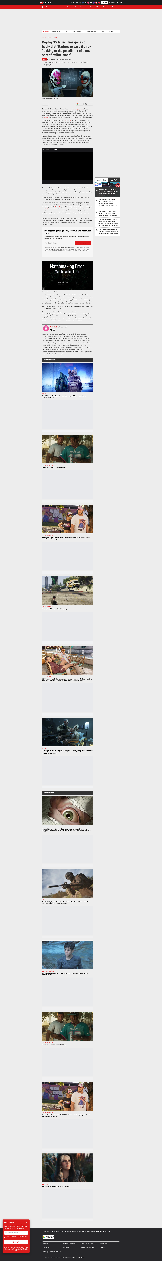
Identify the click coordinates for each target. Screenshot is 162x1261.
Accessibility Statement (87, 1247)
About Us (45, 1243)
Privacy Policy (22, 1248)
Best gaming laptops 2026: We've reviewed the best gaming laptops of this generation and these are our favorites (107, 203)
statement (68, 120)
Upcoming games (91, 31)
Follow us (80, 104)
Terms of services (65, 247)
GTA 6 (66, 31)
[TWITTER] (51, 330)
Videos (98, 7)
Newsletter (106, 7)
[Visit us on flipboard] (96, 3)
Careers (102, 1247)
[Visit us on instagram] (88, 3)
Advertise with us (67, 1247)
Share (46, 104)
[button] (121, 2)
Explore (114, 7)
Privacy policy (104, 1243)
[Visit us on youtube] (91, 3)
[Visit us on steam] (80, 3)
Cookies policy (46, 1247)
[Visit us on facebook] (83, 3)
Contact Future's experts (69, 1243)
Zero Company (77, 31)
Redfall (47, 209)
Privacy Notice (51, 249)
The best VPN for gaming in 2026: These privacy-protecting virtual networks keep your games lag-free (108, 192)
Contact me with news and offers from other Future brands (16, 1237)
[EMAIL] (54, 330)
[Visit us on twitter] (86, 3)
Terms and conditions (87, 1243)
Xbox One (58, 207)
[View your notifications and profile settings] (117, 2)
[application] (67, 166)
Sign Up (16, 1242)
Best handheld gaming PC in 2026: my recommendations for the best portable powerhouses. (108, 231)
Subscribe (104, 2)
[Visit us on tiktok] (99, 3)
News (44, 59)
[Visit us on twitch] (94, 3)
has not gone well (77, 109)
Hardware (56, 7)
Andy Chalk (52, 59)
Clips (102, 31)
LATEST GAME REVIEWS (114, 179)
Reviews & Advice (80, 7)
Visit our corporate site (103, 1231)
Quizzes (111, 31)
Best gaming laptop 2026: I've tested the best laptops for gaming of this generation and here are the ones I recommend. (108, 222)
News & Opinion (67, 7)
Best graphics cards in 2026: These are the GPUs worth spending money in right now (107, 213)
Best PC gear (56, 31)
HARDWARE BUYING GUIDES (101, 179)
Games (48, 7)
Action (49, 37)
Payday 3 (56, 37)
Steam (46, 117)
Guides (91, 7)
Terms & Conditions (14, 1249)
